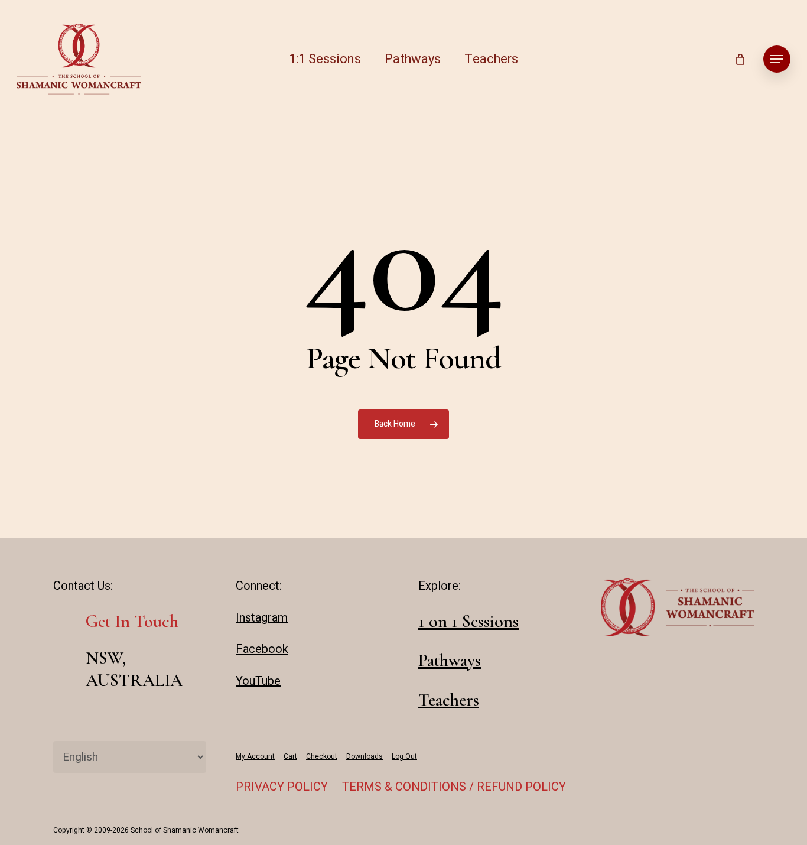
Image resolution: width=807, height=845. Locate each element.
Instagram (262, 617)
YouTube (258, 681)
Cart (290, 756)
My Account (255, 756)
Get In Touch (132, 621)
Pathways (449, 660)
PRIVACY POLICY (282, 786)
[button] (776, 59)
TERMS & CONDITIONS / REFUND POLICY (454, 786)
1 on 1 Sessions (468, 621)
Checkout (321, 756)
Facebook (262, 649)
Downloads (364, 756)
